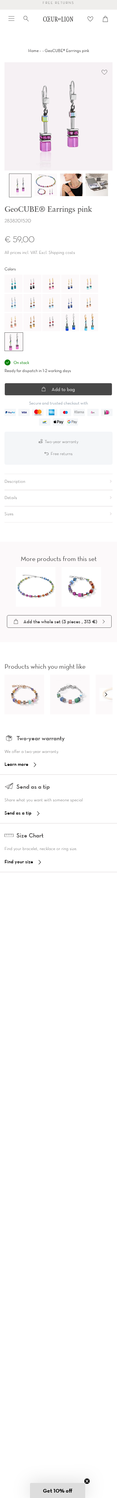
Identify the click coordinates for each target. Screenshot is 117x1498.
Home (33, 50)
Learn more (16, 764)
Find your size (18, 861)
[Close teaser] (87, 1481)
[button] (105, 694)
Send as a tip (18, 813)
